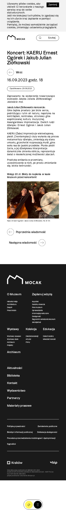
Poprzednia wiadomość (31, 232)
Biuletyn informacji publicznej (20, 432)
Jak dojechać (36, 322)
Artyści (28, 339)
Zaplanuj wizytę (42, 294)
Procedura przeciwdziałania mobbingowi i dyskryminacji (31, 438)
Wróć (19, 72)
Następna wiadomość (23, 242)
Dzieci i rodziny (48, 336)
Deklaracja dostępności (47, 432)
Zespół (9, 307)
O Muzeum (14, 294)
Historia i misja (12, 301)
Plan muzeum (37, 307)
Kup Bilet (29, 505)
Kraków (14, 463)
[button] (38, 505)
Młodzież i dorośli (49, 339)
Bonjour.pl (31, 475)
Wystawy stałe (12, 339)
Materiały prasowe (19, 405)
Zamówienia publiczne (47, 426)
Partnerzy (13, 398)
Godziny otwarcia (38, 304)
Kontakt (12, 383)
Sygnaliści (11, 444)
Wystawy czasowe (14, 336)
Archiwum (11, 342)
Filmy (28, 342)
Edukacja (49, 329)
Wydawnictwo (16, 390)
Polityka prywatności (16, 426)
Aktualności (14, 368)
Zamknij (52, 4)
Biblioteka (13, 375)
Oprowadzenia (37, 310)
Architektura (11, 304)
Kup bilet (35, 301)
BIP (53, 463)
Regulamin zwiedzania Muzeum (43, 319)
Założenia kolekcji (32, 336)
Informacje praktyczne (40, 313)
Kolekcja (31, 329)
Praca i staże (11, 310)
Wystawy (13, 329)
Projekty (10, 345)
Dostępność (36, 316)
